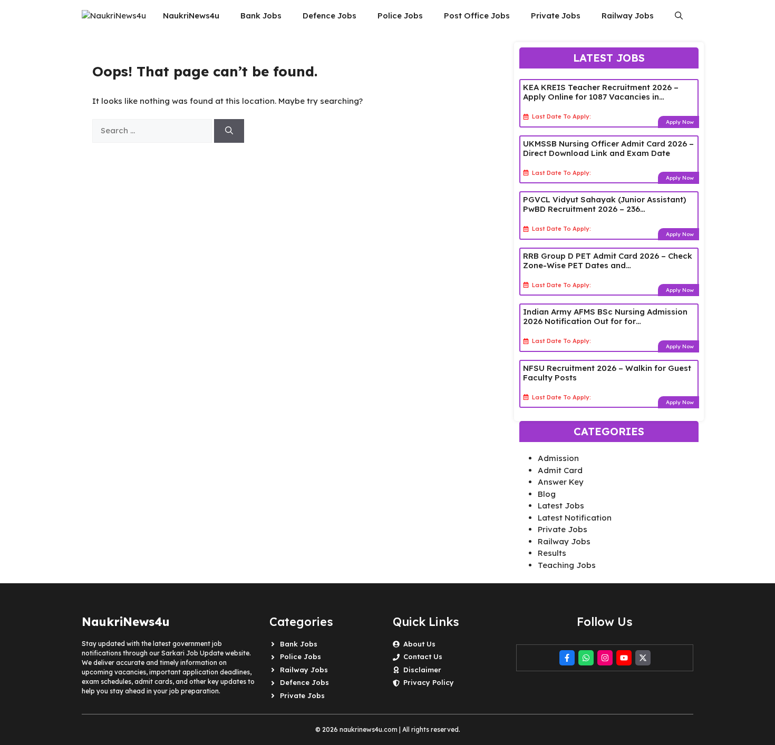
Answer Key (561, 482)
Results (552, 553)
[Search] (229, 131)
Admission (558, 458)
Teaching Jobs (567, 565)
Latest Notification (575, 518)
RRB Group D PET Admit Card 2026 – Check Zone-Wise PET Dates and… (607, 260)
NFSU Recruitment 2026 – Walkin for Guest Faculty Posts (607, 373)
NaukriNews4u (191, 16)
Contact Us (422, 656)
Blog (547, 494)
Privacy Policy (428, 682)
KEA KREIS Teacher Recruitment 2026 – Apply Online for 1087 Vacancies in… (601, 92)
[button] (678, 16)
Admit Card (560, 470)
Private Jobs (555, 16)
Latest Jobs (561, 506)
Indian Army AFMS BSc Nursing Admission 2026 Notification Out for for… (605, 316)
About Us (419, 644)
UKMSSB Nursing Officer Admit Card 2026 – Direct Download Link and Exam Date (608, 148)
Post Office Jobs (477, 16)
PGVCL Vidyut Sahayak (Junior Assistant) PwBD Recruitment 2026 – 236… (604, 204)
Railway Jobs (628, 16)
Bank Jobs (261, 16)
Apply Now (680, 122)
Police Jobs (400, 16)
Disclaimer (422, 669)
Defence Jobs (329, 16)
